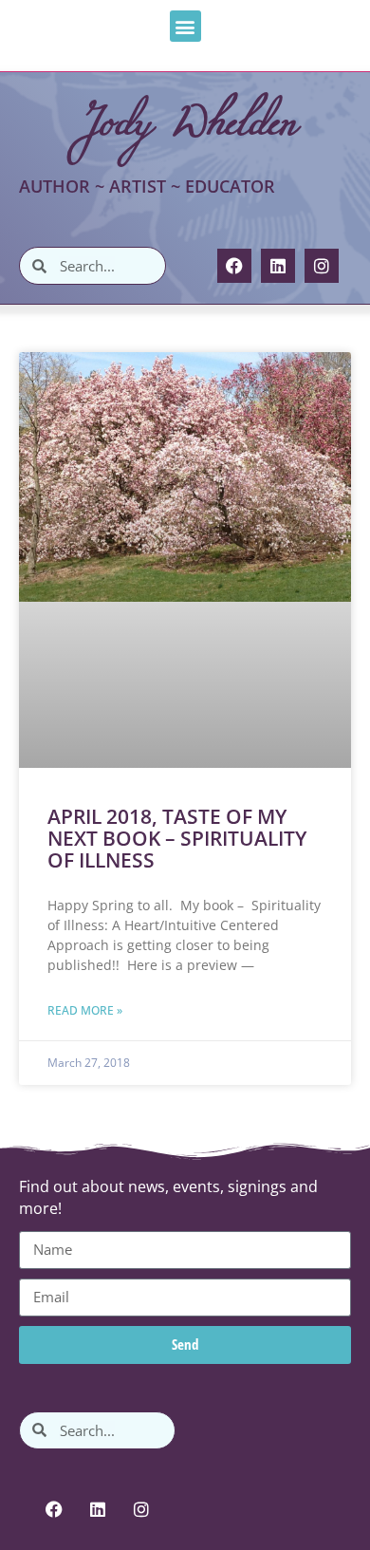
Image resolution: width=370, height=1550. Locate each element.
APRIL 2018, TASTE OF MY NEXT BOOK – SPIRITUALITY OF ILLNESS (176, 838)
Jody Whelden (185, 119)
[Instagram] (322, 266)
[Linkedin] (278, 266)
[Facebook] (234, 266)
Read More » (84, 1010)
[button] (185, 26)
